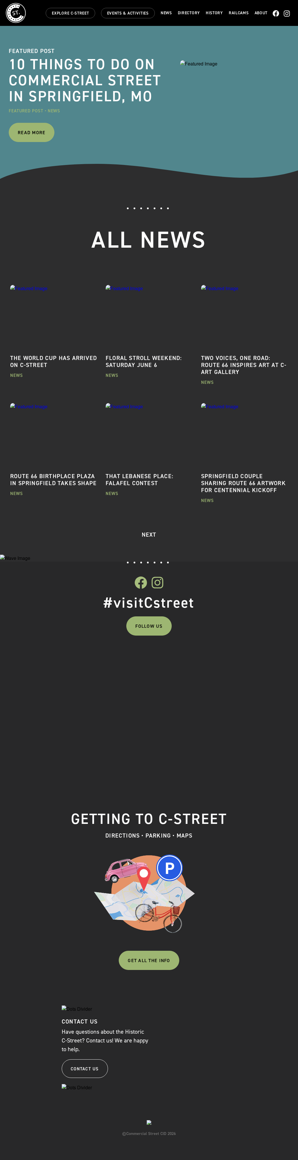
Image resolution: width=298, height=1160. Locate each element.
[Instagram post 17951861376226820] (253, 658)
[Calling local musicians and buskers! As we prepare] (114, 710)
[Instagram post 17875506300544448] (45, 658)
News (166, 13)
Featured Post (26, 111)
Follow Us (148, 626)
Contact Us (85, 1069)
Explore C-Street (70, 13)
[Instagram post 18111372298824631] (183, 658)
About (261, 13)
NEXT (149, 534)
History (214, 13)
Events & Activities (128, 13)
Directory (189, 13)
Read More (31, 133)
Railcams (239, 13)
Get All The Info (149, 960)
